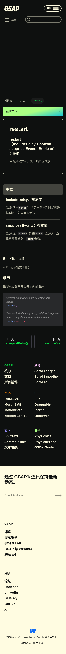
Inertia (39, 410)
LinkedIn (11, 592)
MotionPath (13, 410)
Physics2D (42, 436)
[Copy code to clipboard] (59, 298)
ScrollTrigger (44, 371)
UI (35, 393)
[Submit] (58, 495)
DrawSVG (11, 399)
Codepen (11, 587)
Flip (37, 399)
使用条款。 (39, 642)
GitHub (9, 604)
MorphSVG (12, 404)
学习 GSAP (12, 543)
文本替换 (11, 447)
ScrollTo (40, 382)
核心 (7, 371)
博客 (7, 532)
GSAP (8, 365)
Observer (41, 416)
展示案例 (11, 537)
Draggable (42, 404)
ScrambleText (15, 442)
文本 (7, 430)
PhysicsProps (45, 442)
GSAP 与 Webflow (18, 549)
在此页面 (12, 111)
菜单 (49, 8)
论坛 (7, 581)
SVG (7, 393)
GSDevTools (44, 447)
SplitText (11, 436)
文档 (7, 376)
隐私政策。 (26, 642)
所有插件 (11, 382)
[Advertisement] (33, 60)
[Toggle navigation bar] (10, 20)
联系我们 (11, 554)
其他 (37, 430)
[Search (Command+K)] (43, 19)
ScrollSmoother (46, 376)
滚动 (37, 365)
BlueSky (10, 598)
